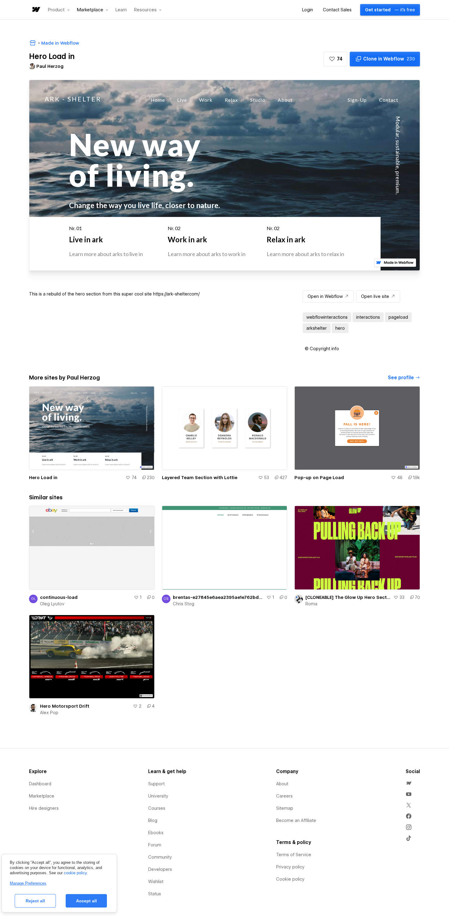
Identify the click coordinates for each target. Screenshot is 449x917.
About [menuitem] (282, 783)
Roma (311, 603)
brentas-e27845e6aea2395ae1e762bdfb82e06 (218, 597)
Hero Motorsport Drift (64, 706)
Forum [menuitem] (154, 844)
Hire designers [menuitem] (44, 808)
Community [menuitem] (160, 857)
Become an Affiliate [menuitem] (296, 820)
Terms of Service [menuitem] (293, 854)
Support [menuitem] (156, 783)
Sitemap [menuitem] (284, 808)
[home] (36, 10)
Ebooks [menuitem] (155, 832)
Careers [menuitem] (284, 796)
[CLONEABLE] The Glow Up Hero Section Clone (348, 597)
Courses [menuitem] (156, 808)
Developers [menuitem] (160, 869)
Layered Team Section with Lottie (199, 477)
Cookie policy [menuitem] (290, 879)
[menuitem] (409, 783)
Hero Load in (43, 477)
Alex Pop (49, 712)
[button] (58, 10)
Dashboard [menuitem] (40, 783)
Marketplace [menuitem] (41, 796)
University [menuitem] (158, 796)
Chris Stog (183, 603)
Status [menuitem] (154, 893)
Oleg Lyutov (52, 603)
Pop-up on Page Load (319, 477)
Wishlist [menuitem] (155, 881)
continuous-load (59, 597)
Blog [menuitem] (152, 820)
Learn (121, 10)
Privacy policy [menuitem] (290, 866)
